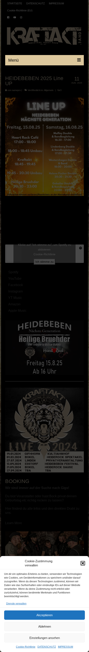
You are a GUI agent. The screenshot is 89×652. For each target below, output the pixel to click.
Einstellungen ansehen (44, 638)
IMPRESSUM (65, 646)
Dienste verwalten (16, 603)
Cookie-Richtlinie (25, 646)
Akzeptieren (44, 615)
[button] (83, 563)
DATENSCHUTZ (46, 646)
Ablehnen (44, 626)
